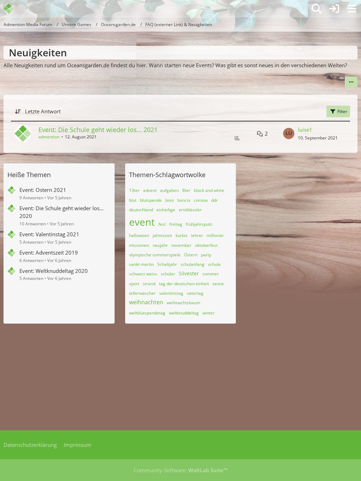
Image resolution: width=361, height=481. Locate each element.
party (206, 255)
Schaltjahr (167, 264)
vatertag (195, 293)
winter (208, 313)
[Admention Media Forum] (13, 9)
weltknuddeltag (184, 313)
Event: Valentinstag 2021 (49, 234)
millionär (215, 235)
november (181, 245)
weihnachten (146, 302)
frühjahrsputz (199, 224)
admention (49, 137)
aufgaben (169, 190)
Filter (342, 111)
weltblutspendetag (147, 313)
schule (214, 264)
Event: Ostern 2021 (42, 189)
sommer (210, 274)
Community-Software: (180, 470)
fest (162, 224)
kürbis (182, 235)
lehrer (197, 235)
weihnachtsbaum (183, 303)
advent (150, 190)
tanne (218, 284)
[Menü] (352, 9)
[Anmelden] (334, 9)
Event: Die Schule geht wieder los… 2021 (98, 129)
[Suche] (317, 9)
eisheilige (166, 210)
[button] (351, 82)
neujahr (160, 245)
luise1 (305, 129)
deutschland (141, 210)
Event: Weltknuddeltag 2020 (53, 270)
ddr (214, 200)
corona (201, 200)
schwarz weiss (143, 274)
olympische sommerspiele (154, 255)
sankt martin (141, 264)
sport (134, 284)
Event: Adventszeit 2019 (48, 252)
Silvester (189, 273)
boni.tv (183, 200)
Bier (186, 190)
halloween (139, 235)
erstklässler (190, 210)
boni (169, 200)
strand (149, 284)
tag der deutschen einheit (184, 284)
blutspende (151, 200)
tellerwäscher (142, 293)
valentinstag (171, 293)
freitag (175, 224)
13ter (134, 190)
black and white (209, 190)
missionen (139, 245)
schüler (168, 274)
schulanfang (192, 264)
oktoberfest (206, 245)
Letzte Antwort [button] (43, 111)
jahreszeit (162, 235)
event (142, 222)
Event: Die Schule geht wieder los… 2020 (61, 212)
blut (132, 200)
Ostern (190, 255)
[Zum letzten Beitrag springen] (288, 133)
